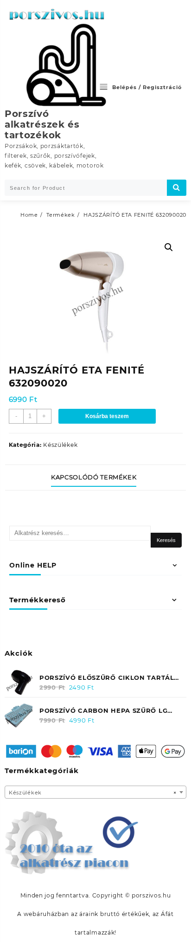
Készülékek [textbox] (93, 792)
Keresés (166, 540)
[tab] (95, 477)
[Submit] (176, 188)
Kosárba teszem (107, 416)
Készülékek (60, 444)
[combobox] (95, 792)
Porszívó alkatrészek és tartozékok (42, 124)
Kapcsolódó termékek (93, 477)
